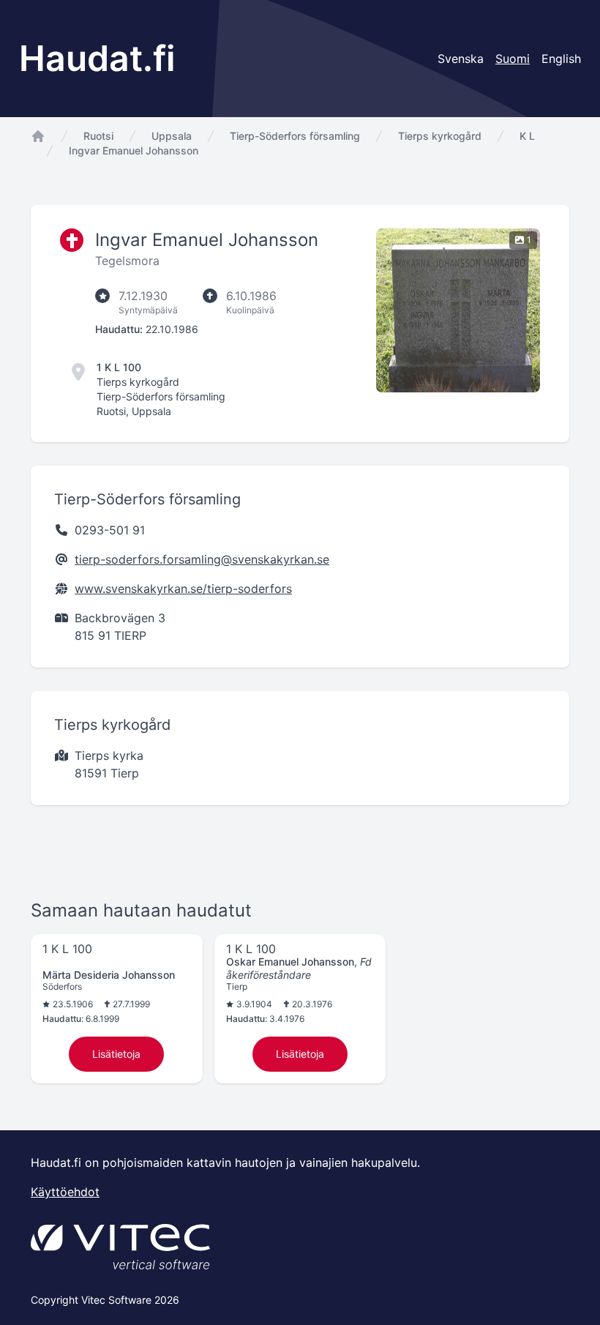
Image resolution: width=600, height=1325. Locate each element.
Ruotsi (98, 136)
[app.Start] (38, 136)
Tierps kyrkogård (439, 136)
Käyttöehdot (65, 1191)
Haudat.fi (97, 58)
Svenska (461, 58)
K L (527, 136)
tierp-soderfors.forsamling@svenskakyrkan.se (202, 559)
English (561, 58)
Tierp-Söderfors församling (295, 136)
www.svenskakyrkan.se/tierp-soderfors (183, 588)
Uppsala (171, 136)
